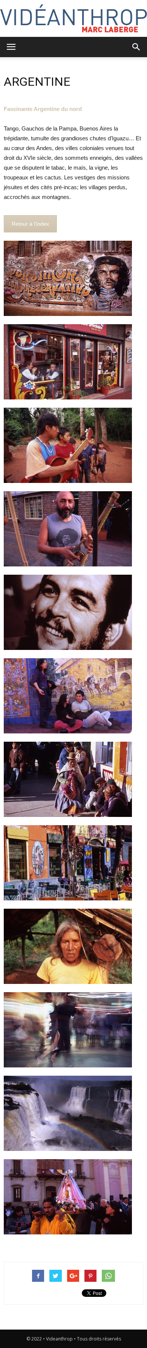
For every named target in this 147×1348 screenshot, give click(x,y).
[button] (136, 47)
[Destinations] (73, 18)
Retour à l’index (30, 224)
